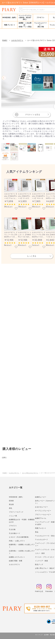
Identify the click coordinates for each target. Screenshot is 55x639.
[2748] (43, 247)
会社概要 (46, 634)
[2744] (16, 247)
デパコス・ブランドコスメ (44, 557)
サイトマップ (39, 634)
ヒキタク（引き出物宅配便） (19, 537)
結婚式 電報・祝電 (15, 561)
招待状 (11, 501)
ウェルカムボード (41, 539)
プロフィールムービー (43, 514)
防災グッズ (39, 564)
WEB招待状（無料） (9, 17)
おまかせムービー (41, 507)
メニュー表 (13, 516)
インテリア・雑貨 (41, 561)
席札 (10, 508)
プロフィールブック (16, 512)
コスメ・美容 (40, 553)
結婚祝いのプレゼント (17, 557)
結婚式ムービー (40, 497)
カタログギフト (14, 473)
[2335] (16, 208)
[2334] (43, 208)
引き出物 (12, 529)
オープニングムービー (43, 511)
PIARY (5, 473)
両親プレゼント (40, 528)
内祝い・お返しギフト (17, 541)
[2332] (30, 208)
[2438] (30, 247)
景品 (36, 532)
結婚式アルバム (40, 518)
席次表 (11, 504)
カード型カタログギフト (30, 473)
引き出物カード (14, 533)
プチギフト (13, 526)
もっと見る (31, 256)
